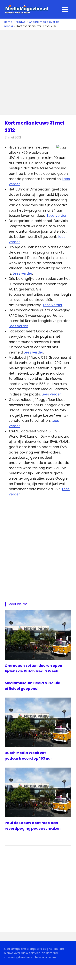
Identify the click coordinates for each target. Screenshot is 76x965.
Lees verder (56, 215)
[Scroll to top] (70, 959)
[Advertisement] (38, 72)
